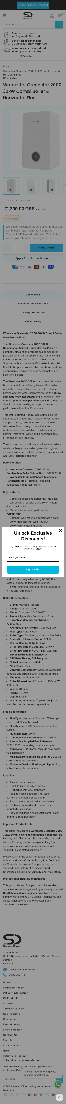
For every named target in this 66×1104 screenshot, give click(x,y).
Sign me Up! (33, 569)
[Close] (60, 530)
